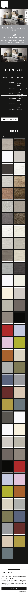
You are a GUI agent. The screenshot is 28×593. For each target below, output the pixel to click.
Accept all (14, 588)
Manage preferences (22, 591)
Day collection (11, 28)
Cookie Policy (12, 578)
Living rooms (21, 28)
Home (4, 28)
